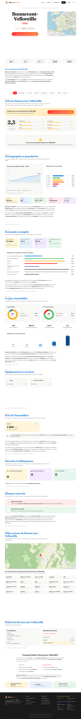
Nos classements (44, 698)
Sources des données (30, 698)
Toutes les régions (45, 700)
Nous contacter (29, 703)
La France (24, 7)
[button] (40, 555)
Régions (49, 2)
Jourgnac (60, 698)
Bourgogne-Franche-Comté (34, 7)
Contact (50, 716)
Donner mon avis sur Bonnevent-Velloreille (26, 34)
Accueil (43, 2)
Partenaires (28, 700)
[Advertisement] (40, 47)
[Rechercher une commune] (73, 2)
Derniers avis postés (45, 703)
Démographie (21, 93)
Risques (65, 93)
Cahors (60, 707)
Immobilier (52, 93)
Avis (15, 93)
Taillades (60, 709)
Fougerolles (71, 709)
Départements (56, 2)
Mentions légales (32, 716)
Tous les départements (46, 702)
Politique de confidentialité (42, 716)
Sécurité (59, 93)
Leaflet (67, 35)
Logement (36, 93)
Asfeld (70, 707)
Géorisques (10, 525)
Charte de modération (30, 702)
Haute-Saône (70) (44, 7)
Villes (63, 2)
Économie (29, 93)
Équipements (44, 93)
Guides (68, 2)
